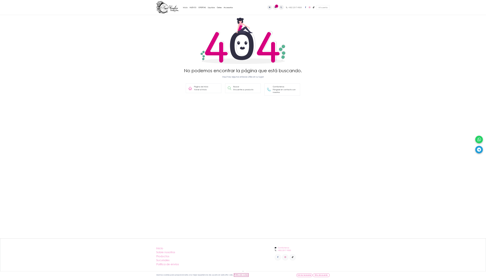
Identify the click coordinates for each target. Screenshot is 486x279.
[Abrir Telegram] (479, 149)
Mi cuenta (323, 7)
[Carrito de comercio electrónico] (269, 7)
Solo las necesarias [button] (304, 275)
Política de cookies (241, 275)
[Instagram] (309, 7)
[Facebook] (305, 7)
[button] (281, 7)
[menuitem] (185, 7)
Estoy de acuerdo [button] (321, 275)
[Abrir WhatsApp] (479, 139)
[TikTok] (313, 7)
